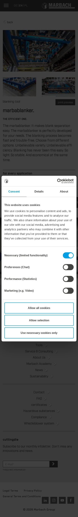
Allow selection (39, 320)
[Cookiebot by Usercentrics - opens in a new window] (57, 181)
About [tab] (64, 191)
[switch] (68, 267)
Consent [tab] (14, 191)
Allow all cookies (39, 308)
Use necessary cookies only (39, 332)
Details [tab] (39, 191)
